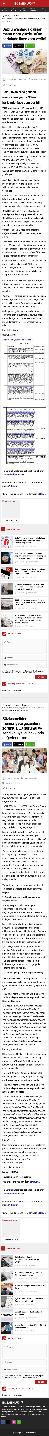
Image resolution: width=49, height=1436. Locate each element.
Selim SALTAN (11, 79)
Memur (16, 16)
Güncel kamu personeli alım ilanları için (24, 494)
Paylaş (8, 45)
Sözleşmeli (23, 705)
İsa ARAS (31, 626)
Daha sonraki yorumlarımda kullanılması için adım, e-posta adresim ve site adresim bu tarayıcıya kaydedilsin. (24, 671)
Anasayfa (8, 16)
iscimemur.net (32, 546)
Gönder (31, 45)
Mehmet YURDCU (33, 562)
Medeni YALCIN (33, 1265)
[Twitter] (8, 1422)
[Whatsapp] (19, 1422)
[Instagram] (14, 1422)
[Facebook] (3, 1422)
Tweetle (20, 45)
